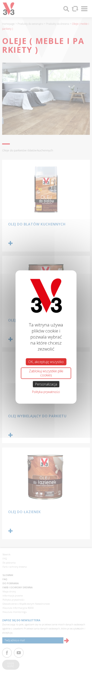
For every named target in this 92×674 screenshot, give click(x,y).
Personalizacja (46, 384)
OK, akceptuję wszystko (46, 361)
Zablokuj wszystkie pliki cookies (46, 373)
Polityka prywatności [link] (46, 392)
